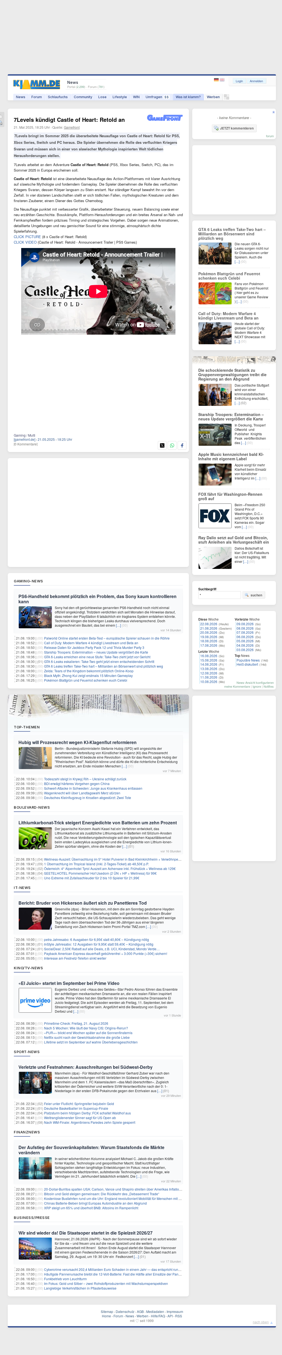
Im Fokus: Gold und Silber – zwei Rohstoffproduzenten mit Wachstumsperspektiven (106, 1283)
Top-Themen (27, 727)
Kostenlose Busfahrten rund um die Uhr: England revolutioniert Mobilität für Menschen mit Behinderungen (123, 1198)
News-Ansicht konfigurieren (255, 682)
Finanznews (27, 1132)
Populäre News (248, 660)
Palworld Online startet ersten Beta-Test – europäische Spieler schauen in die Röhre (107, 638)
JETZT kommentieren (237, 128)
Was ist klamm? (188, 97)
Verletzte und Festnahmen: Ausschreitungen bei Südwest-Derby (85, 1067)
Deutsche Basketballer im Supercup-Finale (76, 1108)
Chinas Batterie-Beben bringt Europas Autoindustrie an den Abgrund (95, 1203)
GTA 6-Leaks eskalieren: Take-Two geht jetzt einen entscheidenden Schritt (99, 661)
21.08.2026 (208, 628)
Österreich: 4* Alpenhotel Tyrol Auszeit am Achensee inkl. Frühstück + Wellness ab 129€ (110, 868)
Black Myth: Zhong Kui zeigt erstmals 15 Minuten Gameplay (88, 675)
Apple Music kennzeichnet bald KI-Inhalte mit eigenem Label (231, 456)
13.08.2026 (208, 668)
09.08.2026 (245, 623)
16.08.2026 (208, 655)
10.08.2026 (208, 681)
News (20, 97)
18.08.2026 (208, 640)
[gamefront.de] (24, 439)
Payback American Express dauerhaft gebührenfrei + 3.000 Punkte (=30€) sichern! (105, 953)
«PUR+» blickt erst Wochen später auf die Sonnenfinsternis (88, 1032)
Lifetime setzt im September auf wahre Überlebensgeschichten (91, 1042)
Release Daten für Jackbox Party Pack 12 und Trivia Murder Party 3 (94, 647)
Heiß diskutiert (247, 664)
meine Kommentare (237, 686)
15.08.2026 (208, 660)
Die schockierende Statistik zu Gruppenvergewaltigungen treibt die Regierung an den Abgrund (232, 374)
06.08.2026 (245, 636)
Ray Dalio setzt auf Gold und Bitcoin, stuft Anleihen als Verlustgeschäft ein (233, 540)
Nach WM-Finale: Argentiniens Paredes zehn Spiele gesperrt (89, 1122)
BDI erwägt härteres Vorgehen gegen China (77, 783)
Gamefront (72, 127)
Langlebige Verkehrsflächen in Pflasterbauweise (80, 1288)
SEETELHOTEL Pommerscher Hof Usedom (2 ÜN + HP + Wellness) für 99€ (100, 873)
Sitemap (107, 1311)
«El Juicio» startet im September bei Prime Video (69, 983)
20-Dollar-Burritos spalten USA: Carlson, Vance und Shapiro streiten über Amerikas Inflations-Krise (117, 1189)
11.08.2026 (208, 677)
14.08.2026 (208, 664)
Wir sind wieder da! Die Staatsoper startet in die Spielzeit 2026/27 (85, 1233)
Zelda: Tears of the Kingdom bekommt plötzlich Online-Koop (89, 670)
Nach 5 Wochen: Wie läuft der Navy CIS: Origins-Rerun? (86, 1028)
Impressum (175, 1311)
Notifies (269, 686)
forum (270, 136)
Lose (102, 97)
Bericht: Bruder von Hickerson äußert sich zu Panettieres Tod (82, 903)
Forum (36, 97)
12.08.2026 (208, 673)
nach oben (261, 1322)
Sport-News (27, 1052)
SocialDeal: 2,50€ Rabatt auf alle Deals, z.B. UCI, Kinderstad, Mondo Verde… (102, 948)
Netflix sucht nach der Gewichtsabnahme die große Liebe (87, 1037)
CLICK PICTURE (27, 236)
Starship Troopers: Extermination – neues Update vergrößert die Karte (96, 652)
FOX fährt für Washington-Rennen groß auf (230, 496)
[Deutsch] (217, 79)
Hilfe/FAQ (158, 1315)
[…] (118, 625)
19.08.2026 (208, 636)
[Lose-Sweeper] (226, 98)
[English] (222, 79)
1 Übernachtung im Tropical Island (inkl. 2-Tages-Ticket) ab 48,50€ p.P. (96, 863)
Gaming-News (28, 581)
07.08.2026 (245, 632)
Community (83, 97)
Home (106, 1315)
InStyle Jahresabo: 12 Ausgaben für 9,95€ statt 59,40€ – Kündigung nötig (98, 944)
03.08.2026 (245, 649)
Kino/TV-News (28, 968)
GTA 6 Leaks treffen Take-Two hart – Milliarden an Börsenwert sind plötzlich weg (103, 666)
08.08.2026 (245, 628)
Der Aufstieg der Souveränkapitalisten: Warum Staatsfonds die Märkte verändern (91, 1150)
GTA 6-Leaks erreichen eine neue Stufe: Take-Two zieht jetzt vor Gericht (97, 656)
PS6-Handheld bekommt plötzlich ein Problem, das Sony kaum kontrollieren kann (97, 599)
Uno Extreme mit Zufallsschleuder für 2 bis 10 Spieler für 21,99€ (91, 877)
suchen (256, 595)
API (170, 1315)
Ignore (257, 686)
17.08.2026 (208, 645)
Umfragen (157, 97)
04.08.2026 (245, 645)
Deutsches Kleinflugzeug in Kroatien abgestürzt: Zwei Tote (87, 797)
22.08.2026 (208, 623)
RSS (178, 1315)
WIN (136, 97)
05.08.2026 (245, 640)
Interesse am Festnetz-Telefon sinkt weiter (75, 958)
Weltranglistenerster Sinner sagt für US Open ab (80, 1117)
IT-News (22, 887)
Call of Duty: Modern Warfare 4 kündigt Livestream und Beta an (91, 642)
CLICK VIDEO (25, 242)
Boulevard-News (32, 807)
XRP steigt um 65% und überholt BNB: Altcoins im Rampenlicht (91, 1207)
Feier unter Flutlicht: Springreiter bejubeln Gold (79, 1103)
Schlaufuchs (58, 97)
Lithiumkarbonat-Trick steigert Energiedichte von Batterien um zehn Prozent (97, 822)
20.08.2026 (208, 632)
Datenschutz (125, 1311)
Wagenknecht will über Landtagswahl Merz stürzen (82, 793)
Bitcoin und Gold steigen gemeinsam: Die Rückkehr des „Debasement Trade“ (101, 1193)
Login (239, 81)
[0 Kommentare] (25, 444)
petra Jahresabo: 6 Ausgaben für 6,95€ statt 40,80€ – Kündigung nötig (96, 939)
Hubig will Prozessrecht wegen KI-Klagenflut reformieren (77, 742)
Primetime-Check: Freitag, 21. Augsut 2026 (76, 1023)
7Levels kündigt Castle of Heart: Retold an (69, 119)
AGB (140, 1311)
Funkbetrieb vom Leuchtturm (65, 1278)
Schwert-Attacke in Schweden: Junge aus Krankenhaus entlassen (93, 788)
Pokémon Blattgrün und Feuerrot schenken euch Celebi (85, 680)
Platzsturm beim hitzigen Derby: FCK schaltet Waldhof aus (87, 1113)
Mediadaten (155, 1311)
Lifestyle (120, 97)
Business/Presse (32, 1217)
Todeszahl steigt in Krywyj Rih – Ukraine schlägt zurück (85, 778)
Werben (213, 97)
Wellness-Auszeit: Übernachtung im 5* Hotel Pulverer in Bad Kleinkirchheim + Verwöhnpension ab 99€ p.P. (124, 859)
